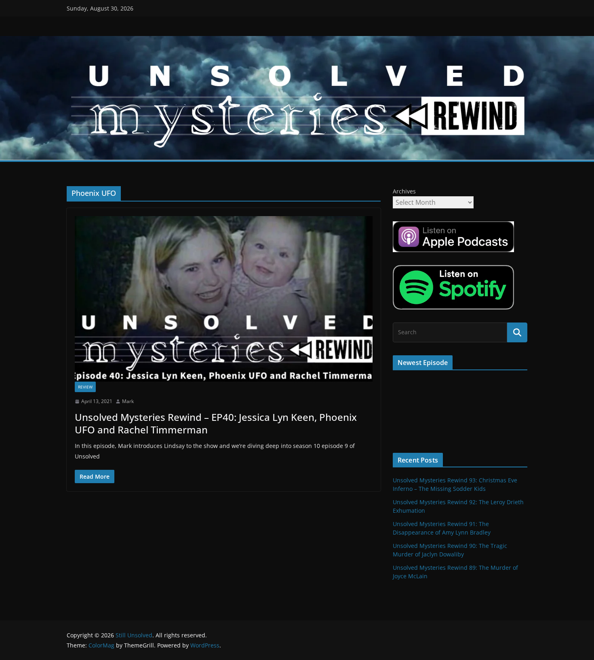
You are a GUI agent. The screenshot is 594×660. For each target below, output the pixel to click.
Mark (128, 401)
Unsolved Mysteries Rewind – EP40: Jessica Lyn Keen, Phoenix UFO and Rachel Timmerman (216, 423)
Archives (404, 191)
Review (85, 387)
